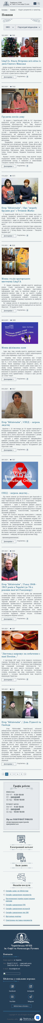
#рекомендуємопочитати (10, 538)
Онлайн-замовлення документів (18, 895)
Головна (4, 10)
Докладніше (8, 77)
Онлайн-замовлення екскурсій (18, 909)
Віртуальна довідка (13, 916)
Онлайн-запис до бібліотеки (17, 891)
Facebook (12, 991)
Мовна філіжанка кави (14, 348)
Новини (12, 10)
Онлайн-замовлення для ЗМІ (17, 912)
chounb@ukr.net (14, 969)
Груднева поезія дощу (13, 117)
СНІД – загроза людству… (15, 493)
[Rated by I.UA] (11, 974)
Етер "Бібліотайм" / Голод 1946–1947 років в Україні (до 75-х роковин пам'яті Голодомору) (19, 587)
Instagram (30, 991)
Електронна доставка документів (19, 920)
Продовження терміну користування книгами (20, 900)
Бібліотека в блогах (21, 1006)
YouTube (12, 1001)
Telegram (31, 1001)
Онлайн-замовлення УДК (15, 905)
